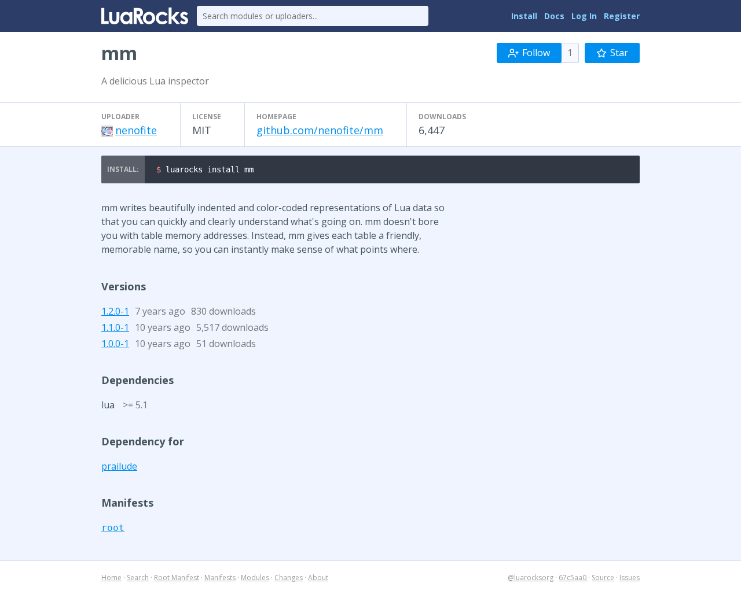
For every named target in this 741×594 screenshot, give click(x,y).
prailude (119, 466)
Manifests (220, 577)
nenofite (136, 130)
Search (138, 577)
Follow (536, 52)
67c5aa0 (573, 577)
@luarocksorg (530, 577)
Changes (288, 577)
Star (619, 52)
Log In (584, 15)
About (318, 577)
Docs (554, 15)
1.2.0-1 (115, 311)
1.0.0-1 (115, 343)
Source (603, 577)
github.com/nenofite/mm (319, 130)
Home (111, 577)
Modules (255, 577)
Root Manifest (176, 577)
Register (622, 15)
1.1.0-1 (115, 327)
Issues (629, 577)
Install (524, 15)
